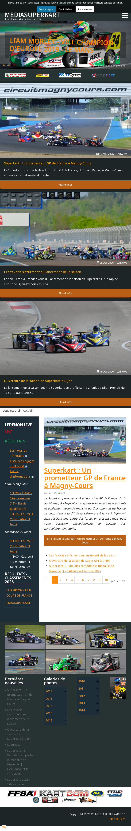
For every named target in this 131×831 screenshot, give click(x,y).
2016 (49, 713)
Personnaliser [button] (85, 9)
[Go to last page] (116, 577)
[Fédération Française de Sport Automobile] (23, 793)
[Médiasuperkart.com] (88, 799)
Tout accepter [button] (46, 9)
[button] (125, 16)
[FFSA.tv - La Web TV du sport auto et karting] (69, 799)
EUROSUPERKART (18, 603)
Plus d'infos (65, 184)
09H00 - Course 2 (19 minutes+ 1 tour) (21, 546)
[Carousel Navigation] (65, 62)
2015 (49, 720)
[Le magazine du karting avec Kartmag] (98, 793)
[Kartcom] (64, 793)
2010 (81, 681)
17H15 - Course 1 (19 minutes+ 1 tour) (21, 519)
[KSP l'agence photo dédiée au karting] (51, 799)
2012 (81, 696)
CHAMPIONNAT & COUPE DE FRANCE (19, 592)
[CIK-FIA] (37, 799)
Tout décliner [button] (66, 9)
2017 (49, 706)
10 (106, 580)
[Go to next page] (112, 577)
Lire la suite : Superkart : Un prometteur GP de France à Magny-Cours (85, 540)
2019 (49, 691)
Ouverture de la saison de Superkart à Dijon (79, 561)
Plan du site (117, 819)
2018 (49, 698)
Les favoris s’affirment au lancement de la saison (82, 555)
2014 (81, 710)
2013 (81, 703)
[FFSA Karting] (115, 793)
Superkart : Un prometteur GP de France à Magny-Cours (85, 478)
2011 (81, 688)
